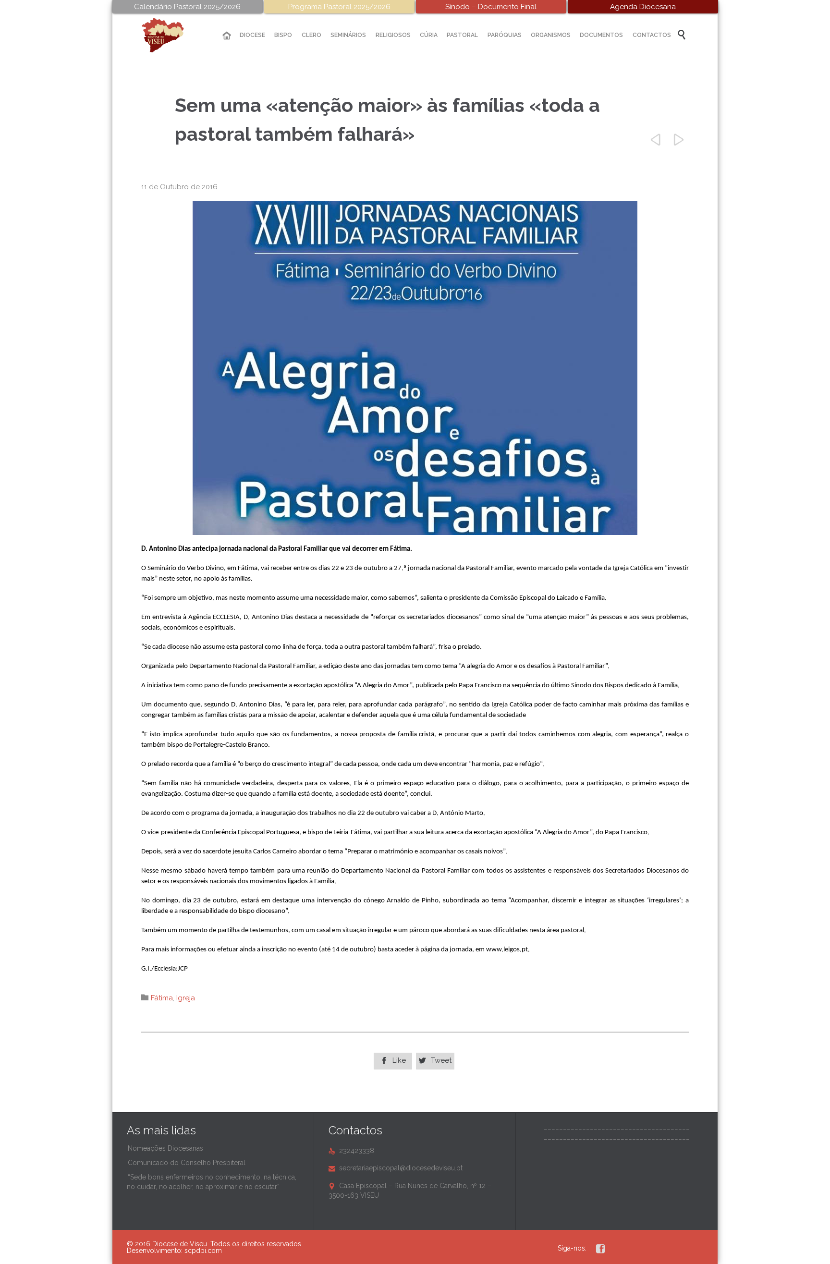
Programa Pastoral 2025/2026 (339, 6)
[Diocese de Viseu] (170, 35)
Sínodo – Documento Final (491, 6)
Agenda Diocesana (643, 6)
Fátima (162, 998)
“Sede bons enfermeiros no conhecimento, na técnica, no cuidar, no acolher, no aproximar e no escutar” (211, 1182)
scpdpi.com (203, 1250)
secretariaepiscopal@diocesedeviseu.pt (396, 1168)
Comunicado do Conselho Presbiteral (186, 1163)
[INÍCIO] (227, 36)
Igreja (185, 998)
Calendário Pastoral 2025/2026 (187, 6)
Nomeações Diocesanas (165, 1148)
